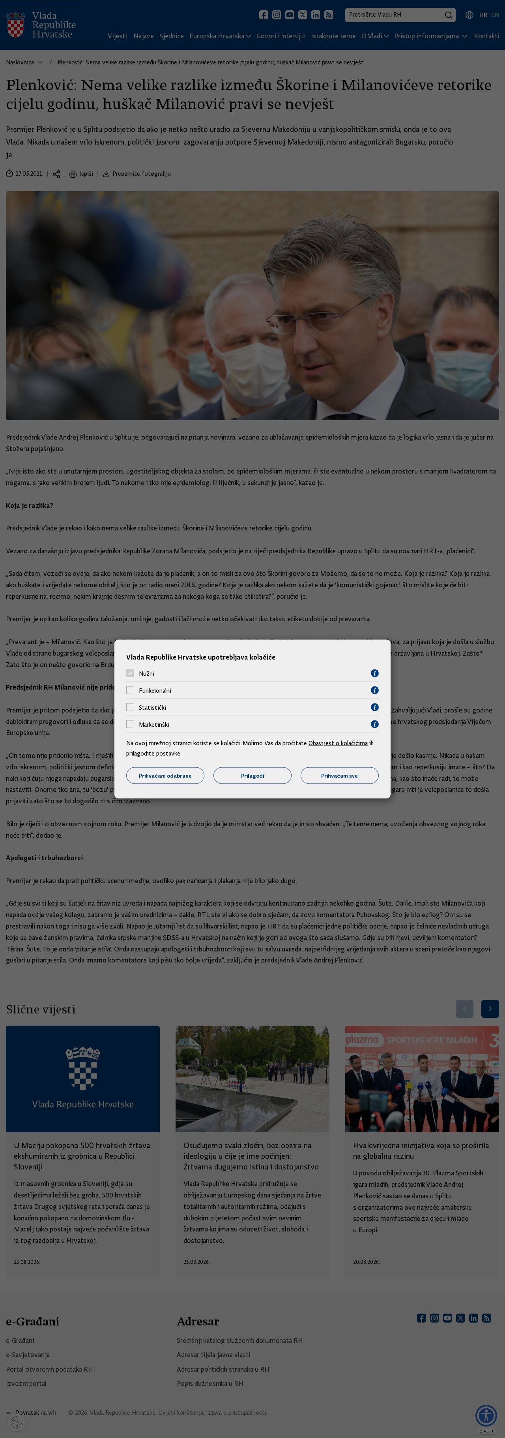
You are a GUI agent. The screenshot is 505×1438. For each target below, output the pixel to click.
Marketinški (154, 724)
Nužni (146, 673)
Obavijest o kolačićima (338, 743)
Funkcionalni (155, 690)
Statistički (152, 707)
